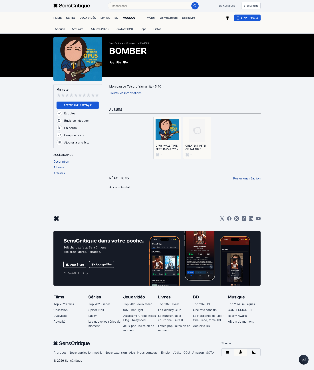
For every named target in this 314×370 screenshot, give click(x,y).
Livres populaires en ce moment (174, 328)
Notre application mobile (85, 352)
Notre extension (116, 352)
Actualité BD (201, 326)
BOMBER (144, 43)
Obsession (60, 310)
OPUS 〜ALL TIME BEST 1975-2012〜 (167, 147)
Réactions (119, 178)
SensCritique (116, 43)
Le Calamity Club (169, 310)
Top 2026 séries (99, 304)
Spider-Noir (96, 310)
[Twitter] (222, 219)
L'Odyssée (60, 316)
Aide (132, 352)
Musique (236, 297)
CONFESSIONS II (240, 310)
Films (58, 297)
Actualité (59, 321)
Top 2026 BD (202, 304)
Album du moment (240, 321)
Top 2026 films (63, 304)
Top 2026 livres (169, 304)
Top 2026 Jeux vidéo (137, 304)
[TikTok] (244, 219)
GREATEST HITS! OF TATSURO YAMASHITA (195, 147)
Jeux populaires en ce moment (138, 328)
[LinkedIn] (251, 219)
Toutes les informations (125, 93)
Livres (164, 297)
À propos (60, 352)
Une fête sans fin (205, 310)
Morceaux (131, 43)
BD (196, 297)
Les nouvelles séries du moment (104, 324)
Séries (94, 297)
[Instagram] (236, 219)
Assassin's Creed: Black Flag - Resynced (139, 318)
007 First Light (133, 310)
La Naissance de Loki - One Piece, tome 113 (208, 318)
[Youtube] (258, 219)
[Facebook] (229, 219)
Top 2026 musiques (241, 304)
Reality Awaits (237, 316)
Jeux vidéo (134, 297)
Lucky (92, 316)
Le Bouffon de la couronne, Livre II (170, 318)
